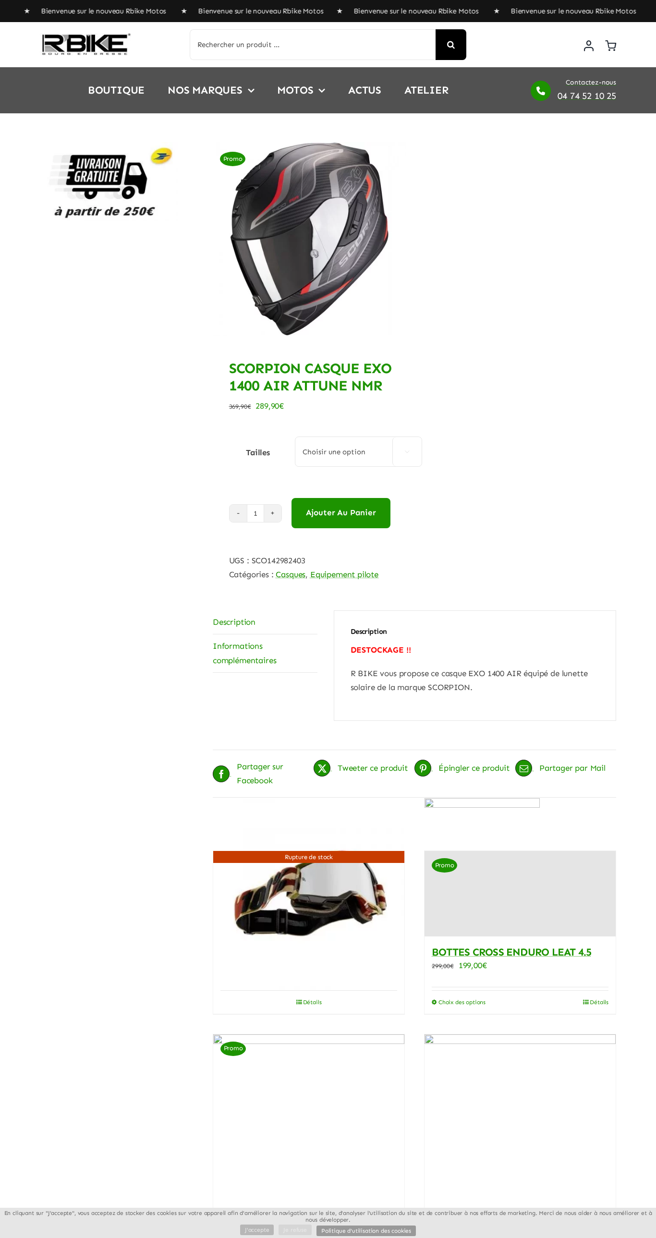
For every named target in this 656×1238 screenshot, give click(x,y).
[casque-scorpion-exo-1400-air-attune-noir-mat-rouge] (309, 239)
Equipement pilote (344, 574)
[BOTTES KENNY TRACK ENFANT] (520, 1130)
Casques (290, 574)
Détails (312, 1002)
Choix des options (462, 1002)
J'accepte (257, 1229)
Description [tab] (234, 622)
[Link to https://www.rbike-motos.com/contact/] (541, 91)
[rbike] (85, 37)
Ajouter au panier (341, 512)
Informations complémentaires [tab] (244, 653)
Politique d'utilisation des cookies (366, 1230)
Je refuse (294, 1229)
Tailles (258, 452)
